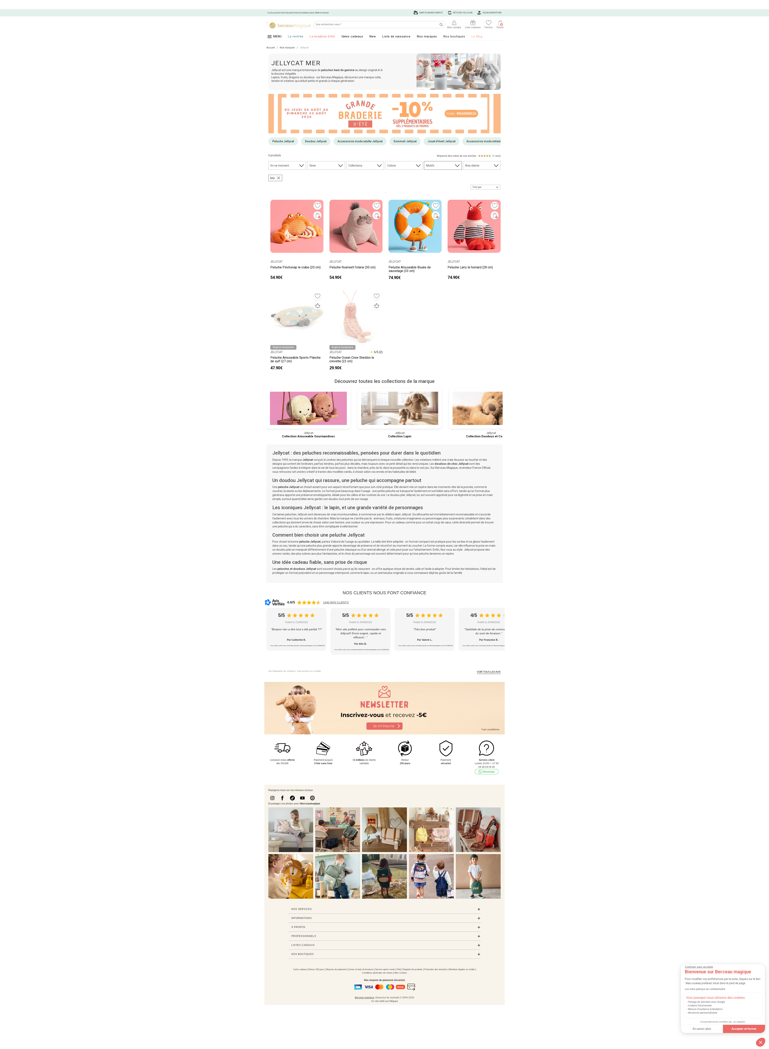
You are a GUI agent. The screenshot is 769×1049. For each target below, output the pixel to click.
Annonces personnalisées (702, 1012)
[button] (760, 1042)
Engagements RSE (492, 13)
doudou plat (283, 549)
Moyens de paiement (336, 969)
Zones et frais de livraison (360, 969)
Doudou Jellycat (315, 141)
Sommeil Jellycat (405, 141)
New (372, 36)
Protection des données (435, 969)
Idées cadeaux (352, 36)
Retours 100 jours (462, 13)
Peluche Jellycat (283, 141)
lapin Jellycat (403, 514)
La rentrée (295, 36)
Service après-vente (385, 969)
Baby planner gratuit (431, 13)
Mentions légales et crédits (462, 969)
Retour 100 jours (316, 969)
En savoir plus (702, 1028)
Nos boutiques (454, 36)
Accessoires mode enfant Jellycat (488, 141)
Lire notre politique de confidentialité (705, 989)
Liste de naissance (396, 36)
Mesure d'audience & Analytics (705, 1009)
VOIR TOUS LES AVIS (489, 672)
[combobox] (486, 187)
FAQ (399, 969)
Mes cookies (401, 973)
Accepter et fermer (744, 1028)
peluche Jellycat (288, 487)
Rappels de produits (412, 969)
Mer (272, 178)
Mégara (394, 1001)
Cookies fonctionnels (700, 1005)
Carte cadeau (299, 969)
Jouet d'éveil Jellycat (441, 141)
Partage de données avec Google (706, 1002)
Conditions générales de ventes (377, 973)
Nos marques (427, 36)
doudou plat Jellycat (403, 495)
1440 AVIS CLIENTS (336, 602)
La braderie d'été (322, 36)
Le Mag (477, 36)
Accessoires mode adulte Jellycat (359, 141)
